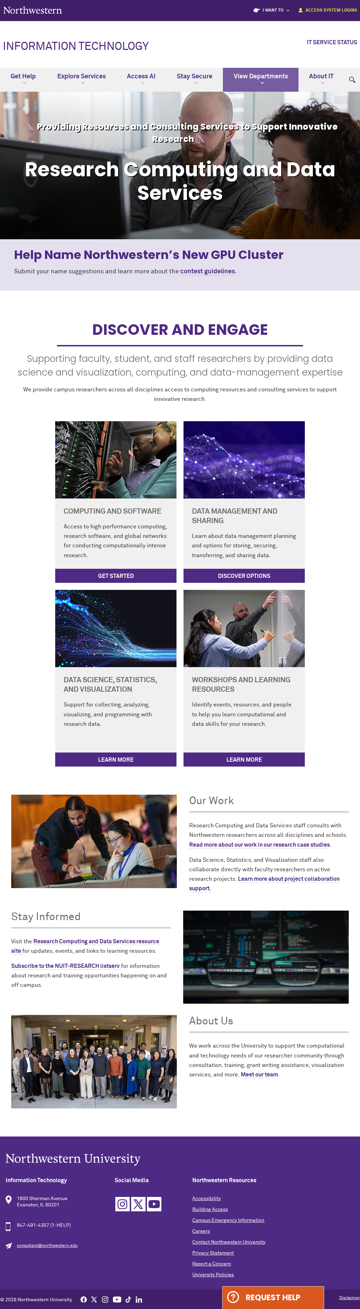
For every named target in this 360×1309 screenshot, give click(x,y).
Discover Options (244, 576)
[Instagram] (105, 1299)
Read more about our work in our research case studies (259, 845)
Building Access (210, 1209)
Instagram (122, 1204)
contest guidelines (207, 271)
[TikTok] (128, 1299)
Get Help (23, 76)
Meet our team (259, 1074)
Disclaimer (349, 1298)
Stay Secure (194, 76)
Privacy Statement (213, 1253)
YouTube (154, 1204)
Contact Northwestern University (228, 1242)
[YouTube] (117, 1299)
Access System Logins (331, 10)
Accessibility (206, 1198)
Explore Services (81, 76)
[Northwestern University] (180, 1159)
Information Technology (76, 46)
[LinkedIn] (139, 1299)
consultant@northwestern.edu (47, 1246)
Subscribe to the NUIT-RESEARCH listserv (65, 966)
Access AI (141, 76)
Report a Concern (211, 1264)
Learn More (116, 760)
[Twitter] (94, 1299)
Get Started (116, 576)
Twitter (138, 1204)
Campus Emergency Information (228, 1220)
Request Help (273, 1297)
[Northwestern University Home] (33, 10)
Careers (201, 1231)
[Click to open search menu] (352, 76)
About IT (321, 76)
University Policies (213, 1274)
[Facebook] (84, 1299)
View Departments (261, 76)
